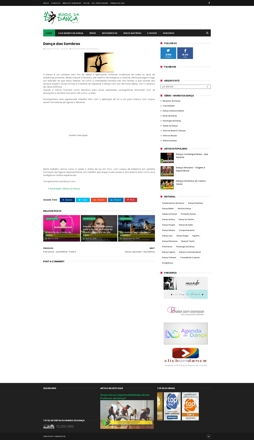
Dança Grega (182, 235)
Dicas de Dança (170, 116)
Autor (86, 3)
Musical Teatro (188, 241)
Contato (55, 3)
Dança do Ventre (186, 219)
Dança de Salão (186, 225)
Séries (92, 33)
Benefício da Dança (171, 101)
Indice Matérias (132, 33)
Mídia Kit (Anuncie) (72, 3)
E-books (152, 33)
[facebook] (209, 3)
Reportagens (93, 48)
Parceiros (168, 33)
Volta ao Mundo (170, 135)
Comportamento (187, 230)
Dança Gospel (168, 225)
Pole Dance (167, 246)
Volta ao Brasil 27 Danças (174, 130)
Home (49, 33)
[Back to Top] (208, 436)
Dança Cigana (168, 252)
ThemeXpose (59, 436)
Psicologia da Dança (172, 121)
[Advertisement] (157, 17)
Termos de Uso (117, 3)
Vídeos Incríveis (170, 140)
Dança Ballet (168, 208)
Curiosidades (169, 106)
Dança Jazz (167, 235)
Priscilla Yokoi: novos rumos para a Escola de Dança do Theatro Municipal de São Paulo (98, 231)
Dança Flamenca (169, 241)
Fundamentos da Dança (173, 203)
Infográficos (109, 33)
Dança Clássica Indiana (173, 111)
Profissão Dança (188, 214)
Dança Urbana (168, 230)
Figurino (195, 235)
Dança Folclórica (195, 203)
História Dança (184, 208)
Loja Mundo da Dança (70, 33)
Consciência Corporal (190, 257)
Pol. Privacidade (100, 3)
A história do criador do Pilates (58, 234)
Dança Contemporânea (190, 252)
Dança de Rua (168, 219)
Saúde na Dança (170, 126)
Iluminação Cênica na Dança (65, 188)
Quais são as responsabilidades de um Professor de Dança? (124, 396)
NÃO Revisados (79, 48)
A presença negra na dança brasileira (135, 234)
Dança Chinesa (169, 257)
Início (46, 3)
